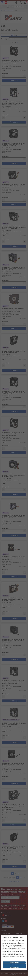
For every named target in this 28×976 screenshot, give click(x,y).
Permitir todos (14, 962)
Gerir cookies (14, 965)
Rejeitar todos (14, 967)
